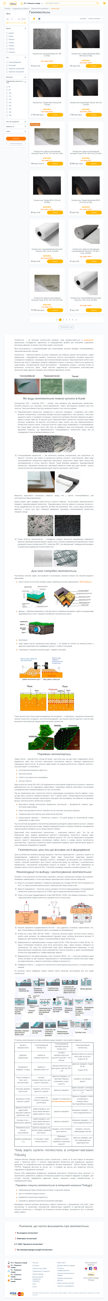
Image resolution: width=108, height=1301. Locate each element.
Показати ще (66, 327)
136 (10, 103)
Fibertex (11, 39)
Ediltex (11, 36)
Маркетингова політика (65, 1283)
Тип (7, 57)
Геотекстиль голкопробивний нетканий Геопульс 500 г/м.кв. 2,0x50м (47, 250)
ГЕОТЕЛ (11, 49)
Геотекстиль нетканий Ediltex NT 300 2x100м (47, 55)
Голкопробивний (15, 62)
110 (10, 96)
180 (10, 115)
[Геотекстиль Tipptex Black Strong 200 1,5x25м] (47, 87)
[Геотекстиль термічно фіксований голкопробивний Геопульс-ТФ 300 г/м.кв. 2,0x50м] (86, 234)
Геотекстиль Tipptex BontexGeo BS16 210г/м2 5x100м (86, 201)
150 (10, 109)
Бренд (8, 28)
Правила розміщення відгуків (64, 1279)
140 (10, 106)
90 (9, 90)
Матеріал (9, 77)
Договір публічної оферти (66, 1265)
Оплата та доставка (39, 1268)
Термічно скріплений (16, 69)
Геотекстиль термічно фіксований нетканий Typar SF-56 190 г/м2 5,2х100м (86, 152)
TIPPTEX (11, 46)
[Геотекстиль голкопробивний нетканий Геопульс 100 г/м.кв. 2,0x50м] (86, 282)
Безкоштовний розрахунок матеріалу (37, 1279)
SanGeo (11, 43)
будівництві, (89, 340)
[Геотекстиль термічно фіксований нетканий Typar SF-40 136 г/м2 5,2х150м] (47, 282)
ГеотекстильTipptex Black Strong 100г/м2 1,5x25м (86, 104)
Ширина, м (10, 126)
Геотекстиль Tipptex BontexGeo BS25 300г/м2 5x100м (86, 55)
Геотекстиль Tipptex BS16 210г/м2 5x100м (47, 201)
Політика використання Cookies (65, 1274)
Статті (34, 1287)
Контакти (35, 1265)
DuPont (11, 33)
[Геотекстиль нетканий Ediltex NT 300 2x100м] (47, 38)
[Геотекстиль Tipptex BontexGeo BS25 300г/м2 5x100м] (86, 38)
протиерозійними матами (61, 1101)
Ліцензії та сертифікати (65, 1286)
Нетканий (12, 65)
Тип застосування (12, 122)
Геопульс (12, 52)
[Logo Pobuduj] (13, 3)
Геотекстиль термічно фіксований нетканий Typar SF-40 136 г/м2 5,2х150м (47, 299)
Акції (34, 1284)
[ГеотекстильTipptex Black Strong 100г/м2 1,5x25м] (86, 87)
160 (10, 112)
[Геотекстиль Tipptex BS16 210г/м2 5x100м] (47, 185)
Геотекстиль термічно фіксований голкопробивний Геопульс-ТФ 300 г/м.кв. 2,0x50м (86, 251)
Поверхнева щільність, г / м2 (15, 82)
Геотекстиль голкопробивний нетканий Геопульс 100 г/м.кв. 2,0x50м (85, 299)
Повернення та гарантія (41, 1271)
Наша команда (37, 1274)
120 (10, 99)
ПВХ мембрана (85, 582)
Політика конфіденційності (63, 1269)
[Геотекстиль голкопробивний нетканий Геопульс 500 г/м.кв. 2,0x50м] (47, 234)
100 (10, 93)
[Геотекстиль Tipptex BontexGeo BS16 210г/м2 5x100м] (86, 185)
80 (9, 87)
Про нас (35, 1263)
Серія (8, 131)
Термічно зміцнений (16, 72)
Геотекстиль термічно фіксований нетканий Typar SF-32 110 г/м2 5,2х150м (47, 152)
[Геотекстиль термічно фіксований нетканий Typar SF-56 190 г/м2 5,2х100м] (86, 136)
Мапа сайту (61, 1263)
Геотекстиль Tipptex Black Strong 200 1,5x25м (47, 104)
